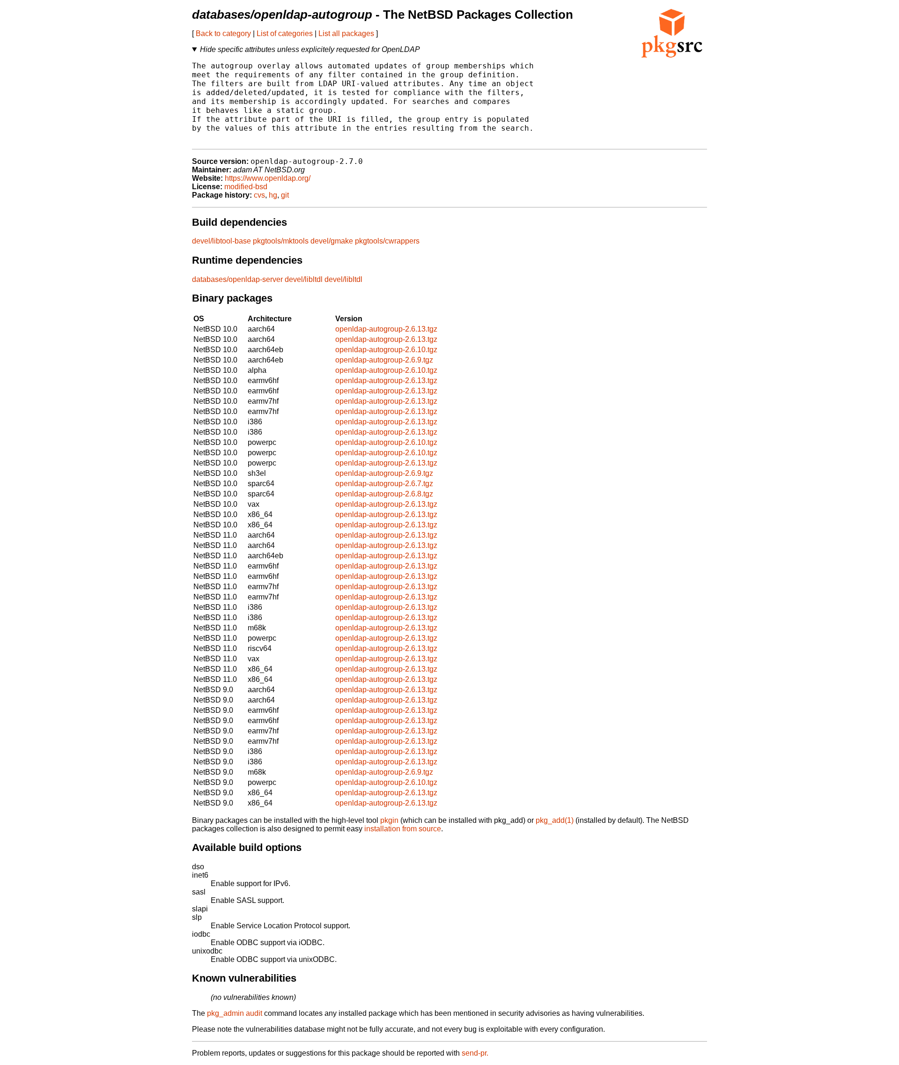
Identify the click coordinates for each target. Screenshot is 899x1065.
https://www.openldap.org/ (267, 178)
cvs (259, 195)
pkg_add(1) (555, 820)
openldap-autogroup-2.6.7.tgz (384, 484)
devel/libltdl (304, 279)
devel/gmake (331, 241)
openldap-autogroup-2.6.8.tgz (384, 494)
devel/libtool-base (221, 241)
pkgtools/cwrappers (387, 241)
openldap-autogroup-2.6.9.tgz (384, 360)
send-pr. (475, 1053)
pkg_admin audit (234, 1013)
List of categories (285, 33)
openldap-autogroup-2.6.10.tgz (386, 350)
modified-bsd (245, 187)
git (285, 195)
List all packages (346, 33)
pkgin (389, 820)
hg (273, 195)
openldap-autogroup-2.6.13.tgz (386, 329)
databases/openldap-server (237, 279)
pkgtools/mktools (281, 241)
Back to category (223, 33)
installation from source (402, 829)
